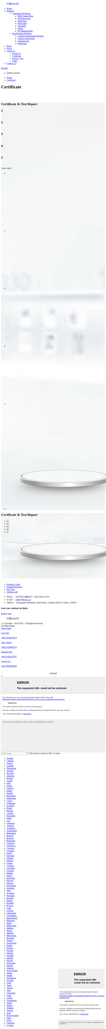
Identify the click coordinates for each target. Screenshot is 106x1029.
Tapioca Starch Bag (26, 38)
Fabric (20, 28)
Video (14, 61)
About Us (11, 51)
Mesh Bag (22, 21)
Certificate (16, 56)
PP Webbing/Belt (25, 31)
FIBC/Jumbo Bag (25, 16)
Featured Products (14, 587)
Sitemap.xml (12, 592)
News (9, 46)
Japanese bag (23, 41)
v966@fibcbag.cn (23, 599)
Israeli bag (22, 43)
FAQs (9, 48)
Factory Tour (17, 58)
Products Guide (13, 584)
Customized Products (21, 13)
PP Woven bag (24, 18)
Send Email (6, 628)
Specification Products (22, 33)
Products (10, 11)
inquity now (6, 613)
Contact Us (11, 63)
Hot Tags (11, 589)
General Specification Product (31, 36)
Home (9, 8)
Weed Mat (22, 23)
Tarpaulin (22, 26)
